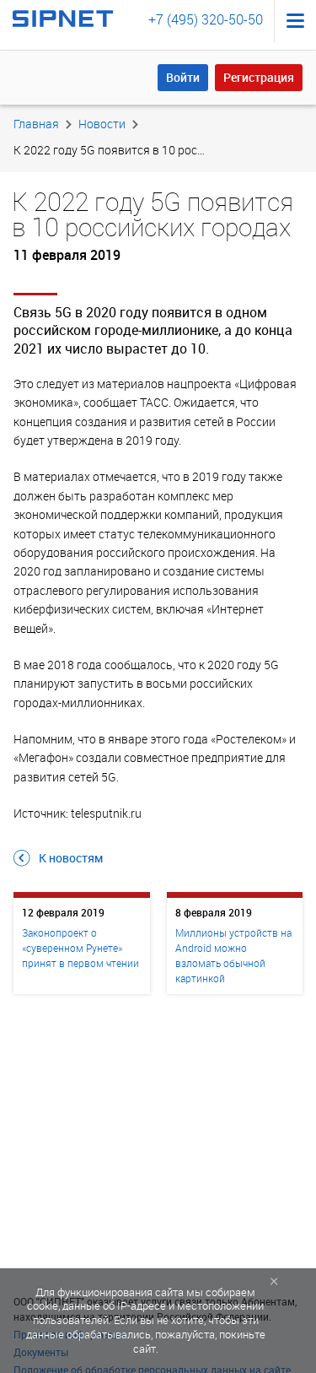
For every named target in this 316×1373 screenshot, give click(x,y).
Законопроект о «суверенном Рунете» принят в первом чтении (80, 948)
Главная (36, 124)
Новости (102, 124)
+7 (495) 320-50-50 (205, 19)
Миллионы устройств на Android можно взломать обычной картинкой (233, 955)
